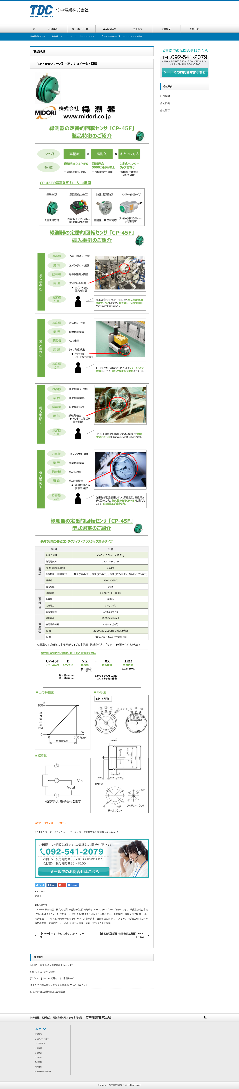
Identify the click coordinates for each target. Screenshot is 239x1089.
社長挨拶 (165, 96)
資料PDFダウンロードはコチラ (51, 823)
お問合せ (38, 1067)
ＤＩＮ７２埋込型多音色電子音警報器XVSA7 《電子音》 (59, 985)
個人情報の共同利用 (43, 1071)
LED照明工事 (40, 1043)
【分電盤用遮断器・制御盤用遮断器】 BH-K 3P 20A (121, 935)
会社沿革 (165, 110)
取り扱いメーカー (42, 1039)
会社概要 (165, 103)
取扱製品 (38, 1034)
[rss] (205, 1017)
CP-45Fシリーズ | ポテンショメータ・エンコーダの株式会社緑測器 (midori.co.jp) (76, 832)
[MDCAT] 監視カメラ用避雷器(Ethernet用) (51, 965)
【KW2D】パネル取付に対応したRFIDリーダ (62, 935)
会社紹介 (38, 1057)
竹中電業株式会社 (117, 1085)
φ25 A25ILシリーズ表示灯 (43, 971)
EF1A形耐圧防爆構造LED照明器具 (47, 991)
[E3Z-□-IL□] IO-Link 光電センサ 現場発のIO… (53, 978)
